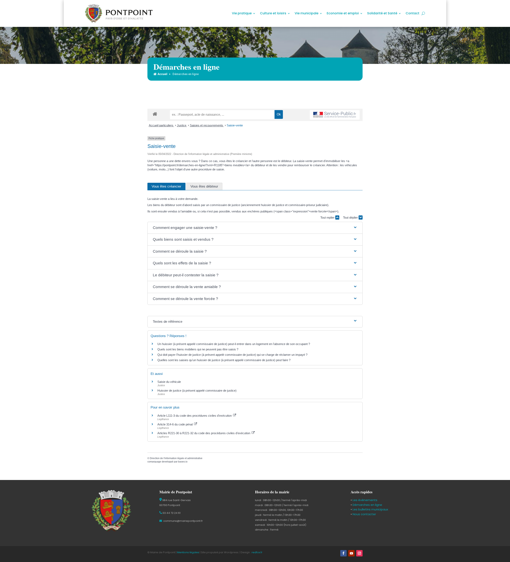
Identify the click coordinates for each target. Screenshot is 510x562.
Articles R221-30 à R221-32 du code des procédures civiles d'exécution (204, 433)
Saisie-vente (235, 125)
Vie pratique (242, 14)
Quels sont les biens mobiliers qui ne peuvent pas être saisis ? (197, 349)
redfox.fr (257, 552)
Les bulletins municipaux (370, 509)
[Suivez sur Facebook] (343, 553)
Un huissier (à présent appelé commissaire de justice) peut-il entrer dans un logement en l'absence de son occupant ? (233, 344)
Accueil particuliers (161, 125)
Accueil (162, 74)
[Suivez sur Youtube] (351, 553)
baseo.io (182, 461)
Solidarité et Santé (382, 14)
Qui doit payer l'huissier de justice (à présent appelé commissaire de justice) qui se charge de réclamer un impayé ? (232, 354)
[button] (255, 228)
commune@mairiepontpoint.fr (183, 521)
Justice (182, 125)
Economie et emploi (343, 14)
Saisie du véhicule (169, 381)
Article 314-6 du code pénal (175, 424)
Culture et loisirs (273, 14)
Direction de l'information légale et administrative (176, 458)
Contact (412, 14)
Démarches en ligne (367, 505)
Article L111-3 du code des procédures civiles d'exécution (194, 415)
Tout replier (327, 217)
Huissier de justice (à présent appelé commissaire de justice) (196, 390)
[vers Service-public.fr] (335, 115)
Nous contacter (364, 514)
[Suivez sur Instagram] (359, 553)
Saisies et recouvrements (207, 125)
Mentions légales (188, 552)
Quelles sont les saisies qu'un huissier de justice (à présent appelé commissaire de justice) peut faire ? (223, 360)
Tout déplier (351, 217)
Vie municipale (306, 14)
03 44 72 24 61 (171, 513)
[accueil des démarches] (154, 113)
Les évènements (364, 500)
